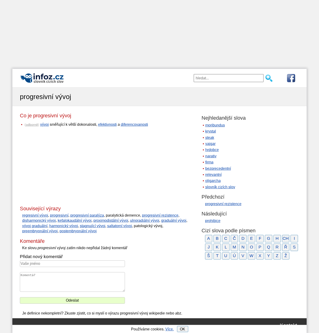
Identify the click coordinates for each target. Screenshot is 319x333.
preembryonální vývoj (40, 231)
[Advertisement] (159, 33)
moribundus (215, 125)
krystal (210, 131)
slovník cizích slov (220, 187)
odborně (32, 124)
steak (209, 138)
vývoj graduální (34, 226)
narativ (210, 156)
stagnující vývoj (92, 226)
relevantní (213, 175)
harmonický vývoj (63, 226)
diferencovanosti (134, 124)
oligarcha (213, 181)
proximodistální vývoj (110, 220)
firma (209, 162)
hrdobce (212, 150)
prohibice (212, 221)
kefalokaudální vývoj (75, 220)
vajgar (210, 144)
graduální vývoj (173, 220)
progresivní (59, 215)
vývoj (44, 124)
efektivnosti (107, 124)
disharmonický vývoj (39, 220)
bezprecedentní (218, 168)
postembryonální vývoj (78, 231)
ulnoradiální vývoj (144, 220)
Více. (169, 329)
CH (286, 238)
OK (182, 329)
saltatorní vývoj (119, 226)
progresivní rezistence (160, 215)
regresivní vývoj (35, 215)
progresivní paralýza (87, 215)
